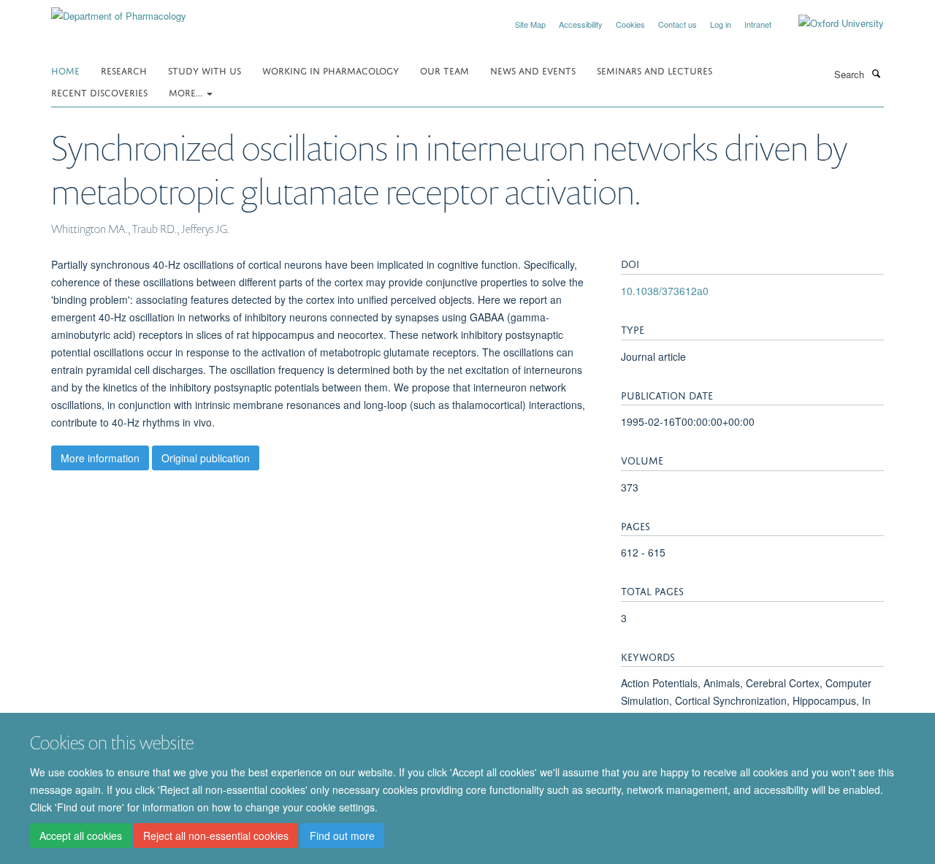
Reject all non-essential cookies (216, 835)
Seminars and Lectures (654, 70)
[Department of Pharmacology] (118, 11)
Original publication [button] (205, 458)
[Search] (876, 73)
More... (187, 92)
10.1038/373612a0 (665, 290)
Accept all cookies (80, 835)
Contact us (677, 24)
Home (65, 70)
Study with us (204, 70)
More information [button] (100, 458)
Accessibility (581, 24)
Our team (444, 70)
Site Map (530, 24)
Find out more (342, 835)
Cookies (630, 24)
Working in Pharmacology (330, 70)
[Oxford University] (830, 23)
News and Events (533, 70)
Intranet (757, 24)
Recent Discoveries (99, 92)
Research (124, 70)
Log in (720, 24)
